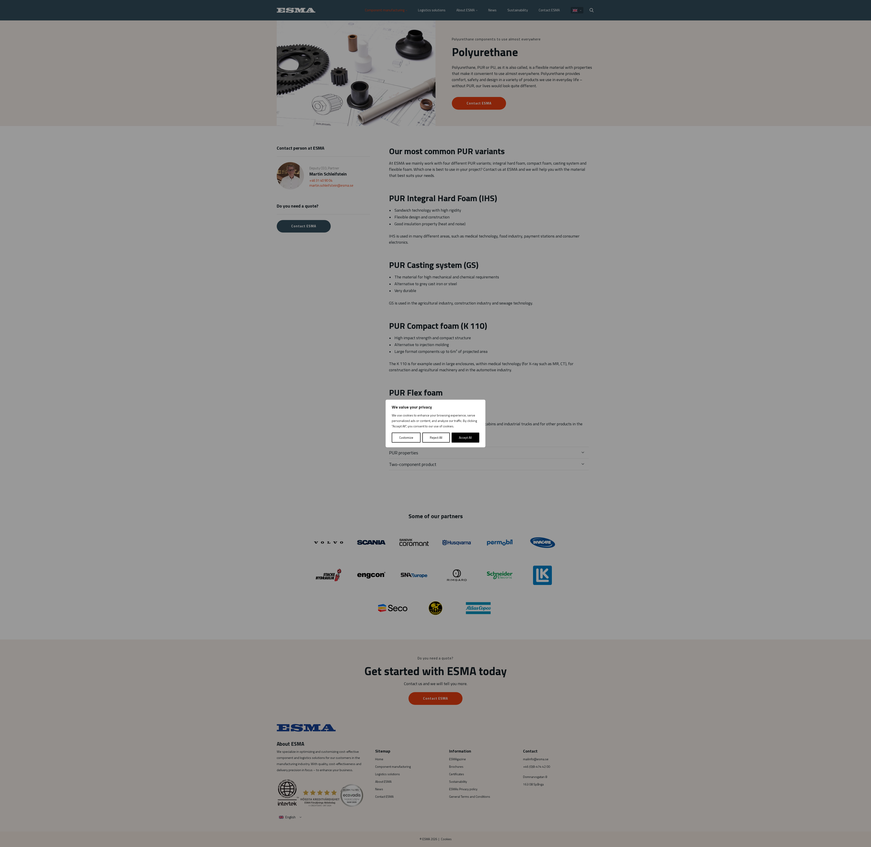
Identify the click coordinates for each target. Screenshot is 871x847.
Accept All (465, 437)
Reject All (436, 437)
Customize (406, 437)
